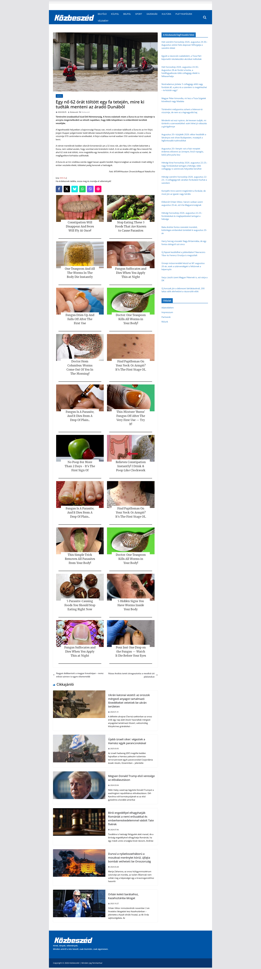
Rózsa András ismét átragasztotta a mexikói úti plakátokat (131, 675)
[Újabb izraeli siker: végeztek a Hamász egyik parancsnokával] (79, 736)
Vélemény (103, 20)
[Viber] (90, 189)
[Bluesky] (74, 189)
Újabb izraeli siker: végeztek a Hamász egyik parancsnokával (127, 741)
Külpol (115, 14)
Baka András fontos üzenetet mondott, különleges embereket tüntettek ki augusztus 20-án (184, 230)
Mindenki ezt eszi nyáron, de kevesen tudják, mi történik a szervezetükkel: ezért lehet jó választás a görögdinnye (184, 123)
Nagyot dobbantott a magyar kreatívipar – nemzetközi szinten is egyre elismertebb (79, 675)
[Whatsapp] (82, 189)
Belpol (127, 14)
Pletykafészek (183, 14)
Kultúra (166, 14)
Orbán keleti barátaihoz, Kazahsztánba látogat (123, 896)
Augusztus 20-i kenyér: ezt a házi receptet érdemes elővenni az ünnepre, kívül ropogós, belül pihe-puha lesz (182, 151)
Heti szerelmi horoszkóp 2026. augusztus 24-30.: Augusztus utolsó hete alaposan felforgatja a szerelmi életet (184, 44)
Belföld (102, 14)
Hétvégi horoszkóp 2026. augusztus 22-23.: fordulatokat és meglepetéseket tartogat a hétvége (181, 216)
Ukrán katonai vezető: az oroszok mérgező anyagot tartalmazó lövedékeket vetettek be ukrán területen (129, 700)
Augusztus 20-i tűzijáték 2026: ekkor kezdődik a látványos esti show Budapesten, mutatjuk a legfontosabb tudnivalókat (183, 137)
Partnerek (166, 317)
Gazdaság (152, 14)
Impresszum (167, 312)
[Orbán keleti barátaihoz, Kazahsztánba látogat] (79, 891)
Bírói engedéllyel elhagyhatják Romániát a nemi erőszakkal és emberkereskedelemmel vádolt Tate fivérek (131, 818)
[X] (67, 189)
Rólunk (164, 321)
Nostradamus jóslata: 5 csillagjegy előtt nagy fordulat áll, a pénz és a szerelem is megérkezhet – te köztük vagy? (184, 87)
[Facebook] (59, 189)
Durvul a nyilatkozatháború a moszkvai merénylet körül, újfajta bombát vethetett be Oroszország (129, 857)
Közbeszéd (74, 112)
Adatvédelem (167, 307)
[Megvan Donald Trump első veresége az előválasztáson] (79, 773)
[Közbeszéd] (74, 17)
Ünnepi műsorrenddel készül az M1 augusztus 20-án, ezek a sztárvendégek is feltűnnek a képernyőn (183, 266)
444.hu (63, 177)
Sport (138, 14)
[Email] (98, 189)
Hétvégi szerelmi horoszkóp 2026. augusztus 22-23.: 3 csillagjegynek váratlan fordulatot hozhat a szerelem (184, 179)
